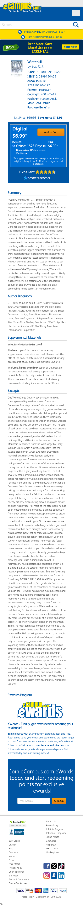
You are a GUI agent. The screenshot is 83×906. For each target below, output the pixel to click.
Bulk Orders (14, 840)
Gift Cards (51, 840)
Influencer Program (56, 833)
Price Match (14, 864)
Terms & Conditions (19, 879)
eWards (12, 856)
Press (11, 860)
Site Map (13, 875)
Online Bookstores (18, 883)
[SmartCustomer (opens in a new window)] (37, 178)
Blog (11, 848)
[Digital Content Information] (44, 146)
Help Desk (51, 844)
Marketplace (52, 852)
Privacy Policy (15, 867)
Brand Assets (52, 836)
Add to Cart (51, 132)
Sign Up (59, 800)
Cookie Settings (16, 871)
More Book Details (38, 103)
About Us (51, 821)
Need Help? (28, 896)
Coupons (13, 852)
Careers (12, 844)
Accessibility (52, 825)
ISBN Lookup (52, 848)
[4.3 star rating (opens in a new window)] (46, 172)
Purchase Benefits (38, 107)
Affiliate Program (55, 829)
